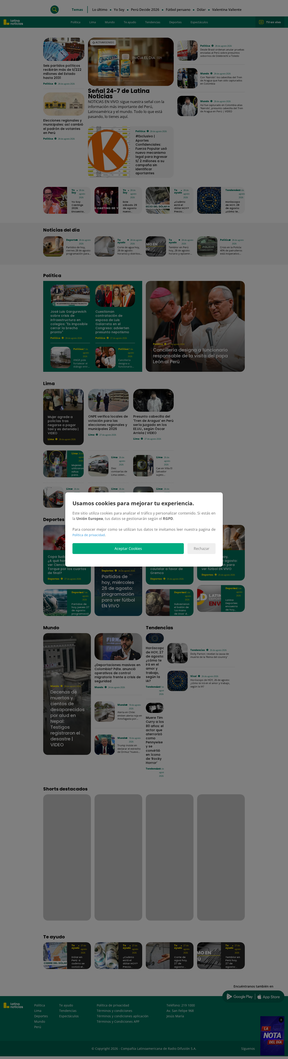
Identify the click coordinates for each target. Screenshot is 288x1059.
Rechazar (201, 548)
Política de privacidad (88, 535)
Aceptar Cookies (128, 548)
